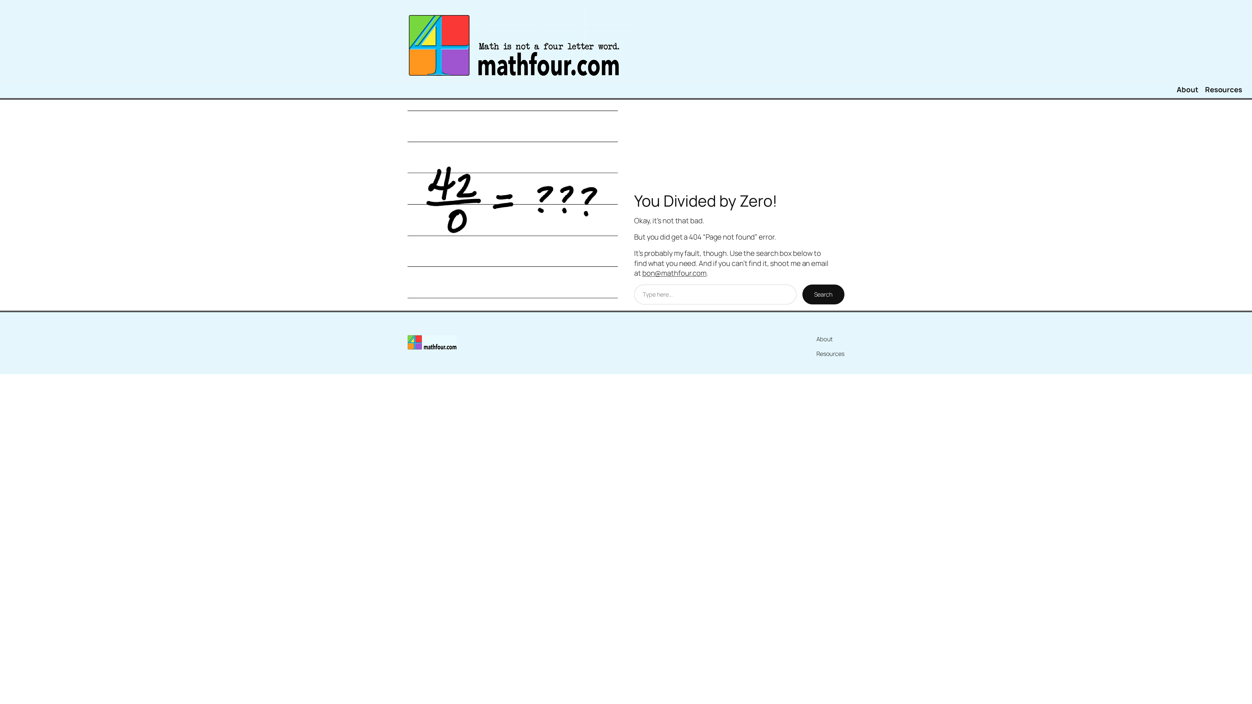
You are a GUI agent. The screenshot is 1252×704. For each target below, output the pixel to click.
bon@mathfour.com (674, 273)
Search (823, 294)
